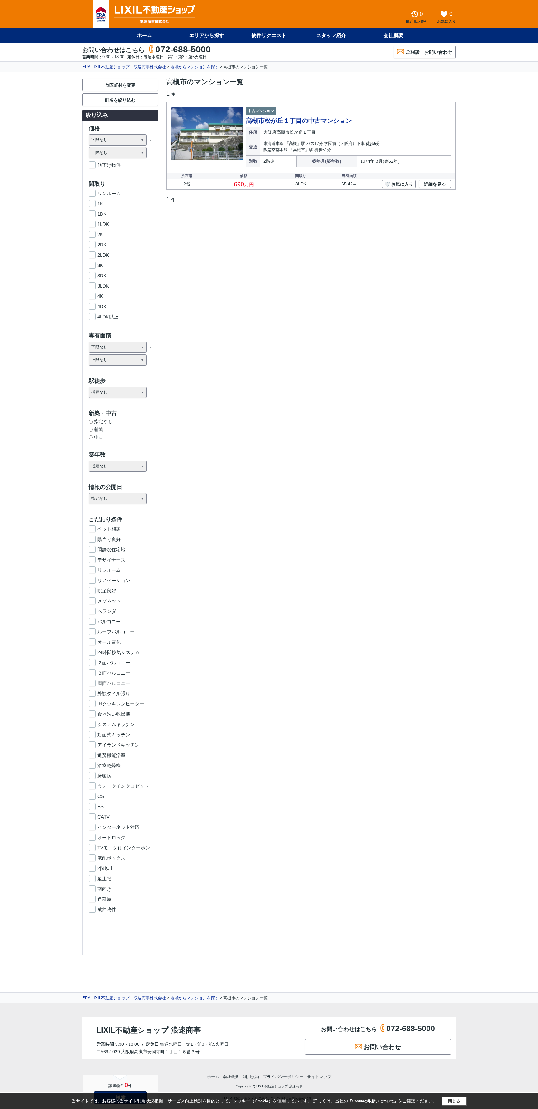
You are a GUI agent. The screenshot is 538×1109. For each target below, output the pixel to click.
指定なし (103, 421)
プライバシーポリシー (283, 1076)
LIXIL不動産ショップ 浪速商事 (149, 1030)
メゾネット (109, 601)
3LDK (103, 286)
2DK (101, 244)
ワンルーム (109, 193)
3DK (101, 275)
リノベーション (113, 580)
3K (100, 265)
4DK (101, 306)
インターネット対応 (118, 827)
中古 (98, 437)
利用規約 (251, 1076)
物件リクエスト (269, 35)
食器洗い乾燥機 (113, 714)
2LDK (103, 255)
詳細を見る (435, 184)
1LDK (103, 224)
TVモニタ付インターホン (123, 847)
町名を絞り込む (120, 100)
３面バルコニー (113, 673)
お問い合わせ (382, 1047)
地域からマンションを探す (194, 67)
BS (100, 806)
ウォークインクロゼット (123, 786)
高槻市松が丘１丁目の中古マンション (299, 120)
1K (100, 203)
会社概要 (394, 35)
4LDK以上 (107, 316)
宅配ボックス (111, 858)
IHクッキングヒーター (120, 703)
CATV (103, 817)
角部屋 (104, 899)
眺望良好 (106, 590)
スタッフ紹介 (331, 35)
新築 (98, 429)
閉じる (454, 1101)
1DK (101, 214)
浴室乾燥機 (109, 765)
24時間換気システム (118, 652)
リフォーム (109, 570)
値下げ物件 (109, 165)
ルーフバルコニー (116, 631)
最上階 (104, 878)
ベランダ (106, 611)
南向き (104, 889)
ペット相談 (109, 529)
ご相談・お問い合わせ (429, 52)
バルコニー (109, 621)
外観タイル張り (113, 693)
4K (100, 296)
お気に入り (402, 184)
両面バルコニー (113, 683)
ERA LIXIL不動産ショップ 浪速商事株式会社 (124, 67)
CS (100, 796)
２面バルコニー (113, 662)
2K (100, 234)
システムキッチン (116, 724)
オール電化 (109, 642)
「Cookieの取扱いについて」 (373, 1101)
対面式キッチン (113, 734)
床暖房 (104, 775)
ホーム (144, 35)
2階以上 (105, 868)
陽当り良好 (109, 539)
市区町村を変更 (120, 85)
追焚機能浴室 (111, 755)
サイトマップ (319, 1076)
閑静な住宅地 (111, 549)
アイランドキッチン (118, 745)
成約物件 (106, 909)
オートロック (111, 837)
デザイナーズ (111, 559)
